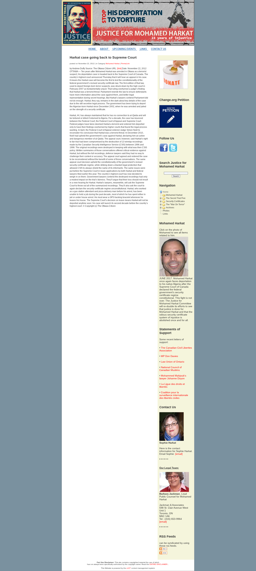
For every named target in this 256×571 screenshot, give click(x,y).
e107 (129, 568)
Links (165, 214)
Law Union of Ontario (172, 361)
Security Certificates (175, 201)
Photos (166, 211)
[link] (119, 68)
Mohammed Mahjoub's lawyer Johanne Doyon (172, 377)
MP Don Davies (169, 356)
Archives (170, 207)
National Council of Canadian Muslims (170, 368)
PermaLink (125, 63)
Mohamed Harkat (112, 63)
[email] (179, 453)
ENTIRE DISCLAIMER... (159, 564)
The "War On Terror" (175, 204)
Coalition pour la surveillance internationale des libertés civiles (173, 395)
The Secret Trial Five (175, 198)
